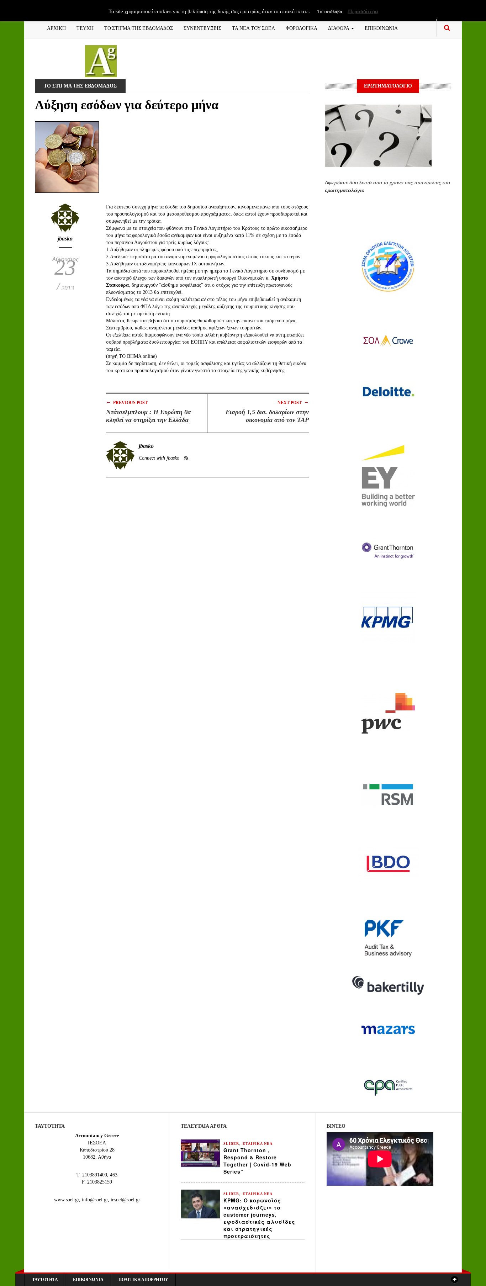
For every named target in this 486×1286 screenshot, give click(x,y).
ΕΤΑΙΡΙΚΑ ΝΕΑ (258, 1143)
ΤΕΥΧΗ (85, 27)
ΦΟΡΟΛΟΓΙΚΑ (301, 27)
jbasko (65, 238)
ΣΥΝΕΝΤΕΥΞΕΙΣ (202, 27)
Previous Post (127, 402)
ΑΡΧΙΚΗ (56, 27)
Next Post (293, 402)
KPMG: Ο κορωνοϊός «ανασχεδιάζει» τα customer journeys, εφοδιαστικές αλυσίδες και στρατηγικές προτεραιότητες (259, 1218)
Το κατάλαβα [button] (329, 11)
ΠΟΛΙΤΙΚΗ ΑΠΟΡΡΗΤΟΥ (143, 1279)
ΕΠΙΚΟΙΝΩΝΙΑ (381, 27)
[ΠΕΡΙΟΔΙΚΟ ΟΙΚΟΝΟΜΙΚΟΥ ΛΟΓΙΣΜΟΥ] (101, 60)
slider (231, 1143)
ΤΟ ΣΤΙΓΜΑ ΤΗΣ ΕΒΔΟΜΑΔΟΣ (138, 27)
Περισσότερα (363, 11)
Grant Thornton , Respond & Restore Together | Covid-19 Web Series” (257, 1161)
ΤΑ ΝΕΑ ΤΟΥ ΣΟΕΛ (253, 27)
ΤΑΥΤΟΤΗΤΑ (45, 1279)
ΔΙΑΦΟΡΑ (339, 27)
